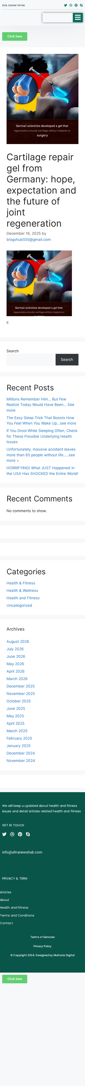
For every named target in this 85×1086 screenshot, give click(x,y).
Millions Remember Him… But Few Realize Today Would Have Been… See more (40, 405)
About (4, 900)
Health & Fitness (21, 583)
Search (13, 351)
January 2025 (19, 746)
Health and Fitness (23, 598)
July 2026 (15, 649)
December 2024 (21, 753)
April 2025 (15, 723)
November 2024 (21, 760)
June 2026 (16, 656)
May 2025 (15, 716)
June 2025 (16, 708)
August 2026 (18, 641)
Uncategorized (19, 605)
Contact (6, 923)
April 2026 (16, 671)
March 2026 (17, 679)
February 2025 (19, 738)
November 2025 (21, 693)
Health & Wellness (22, 590)
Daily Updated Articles (13, 5)
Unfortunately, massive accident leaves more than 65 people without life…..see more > (41, 455)
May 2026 (15, 664)
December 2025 (21, 686)
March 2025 (17, 731)
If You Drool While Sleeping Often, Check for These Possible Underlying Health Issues (42, 436)
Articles (5, 892)
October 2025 (19, 701)
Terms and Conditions (17, 915)
